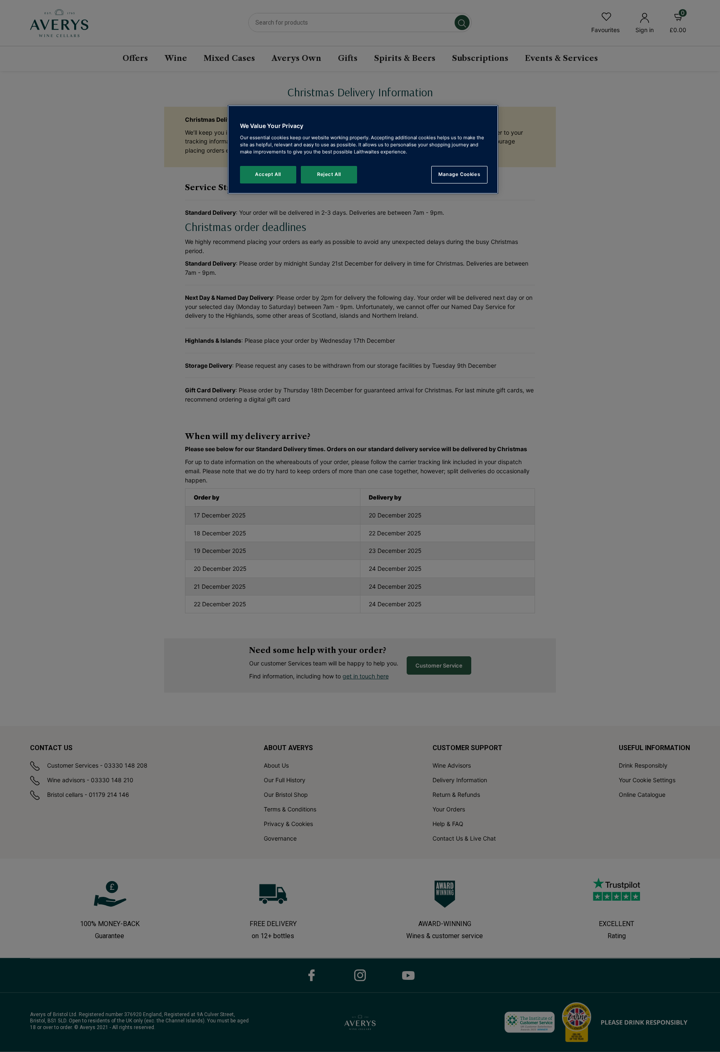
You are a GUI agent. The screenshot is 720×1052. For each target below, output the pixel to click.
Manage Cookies (459, 174)
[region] (363, 149)
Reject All (329, 174)
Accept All (268, 174)
